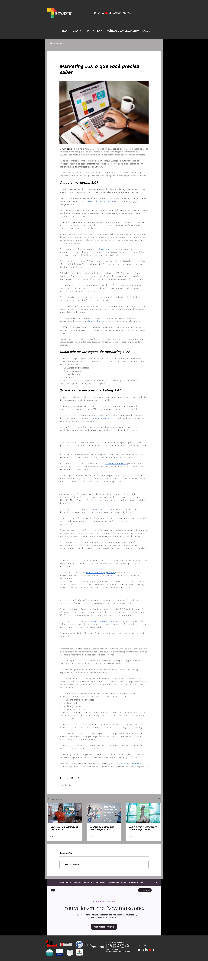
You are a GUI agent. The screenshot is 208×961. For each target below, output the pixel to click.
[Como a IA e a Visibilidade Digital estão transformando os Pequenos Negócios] (65, 813)
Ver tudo (157, 799)
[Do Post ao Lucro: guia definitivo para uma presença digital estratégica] (104, 813)
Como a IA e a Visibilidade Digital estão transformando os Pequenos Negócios (64, 828)
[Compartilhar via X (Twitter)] (66, 778)
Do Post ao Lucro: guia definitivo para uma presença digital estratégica (102, 828)
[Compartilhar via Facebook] (60, 778)
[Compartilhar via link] (78, 778)
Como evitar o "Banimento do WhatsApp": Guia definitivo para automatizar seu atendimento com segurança (143, 828)
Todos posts (54, 43)
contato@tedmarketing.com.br (118, 951)
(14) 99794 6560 (124, 13)
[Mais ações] (147, 59)
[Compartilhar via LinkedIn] (72, 778)
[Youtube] (106, 13)
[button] (157, 44)
